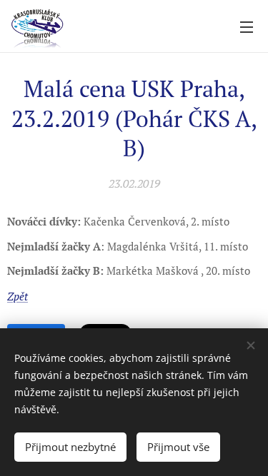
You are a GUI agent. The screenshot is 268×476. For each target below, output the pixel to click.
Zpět (17, 296)
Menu (246, 26)
